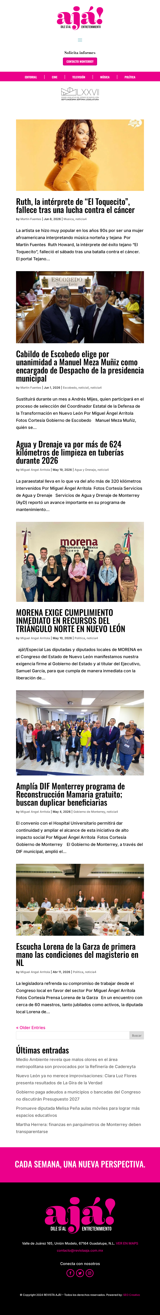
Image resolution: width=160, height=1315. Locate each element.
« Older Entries (30, 1027)
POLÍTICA (130, 77)
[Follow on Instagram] (90, 1273)
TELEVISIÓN (78, 77)
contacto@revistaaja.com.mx (80, 1250)
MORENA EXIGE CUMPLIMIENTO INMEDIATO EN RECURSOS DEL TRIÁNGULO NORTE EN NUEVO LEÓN (70, 620)
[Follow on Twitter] (80, 1273)
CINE (54, 77)
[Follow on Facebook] (70, 1273)
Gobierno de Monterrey (89, 811)
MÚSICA (105, 77)
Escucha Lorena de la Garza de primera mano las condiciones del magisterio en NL (77, 954)
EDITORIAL (31, 77)
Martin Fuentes (30, 219)
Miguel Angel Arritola (35, 469)
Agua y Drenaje (85, 469)
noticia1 (83, 387)
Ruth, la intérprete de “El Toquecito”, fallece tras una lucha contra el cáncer (75, 205)
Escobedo (70, 387)
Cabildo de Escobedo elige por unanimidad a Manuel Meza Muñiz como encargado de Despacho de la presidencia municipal (80, 365)
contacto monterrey (80, 61)
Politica (80, 638)
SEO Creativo (131, 1294)
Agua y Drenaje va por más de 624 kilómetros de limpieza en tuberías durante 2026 (70, 452)
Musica (69, 219)
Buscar (136, 1035)
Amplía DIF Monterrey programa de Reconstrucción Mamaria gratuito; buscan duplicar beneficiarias (70, 794)
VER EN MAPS (127, 1243)
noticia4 (81, 219)
